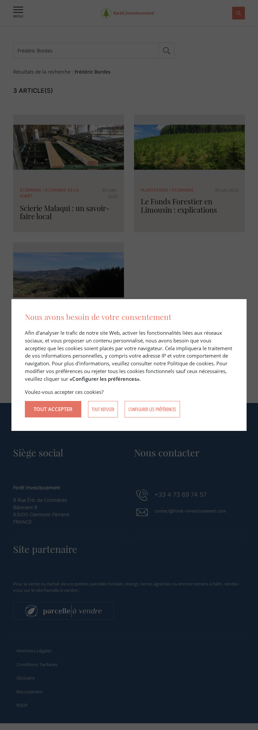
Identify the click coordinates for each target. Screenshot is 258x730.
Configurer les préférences (152, 409)
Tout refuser (103, 409)
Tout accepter (53, 409)
